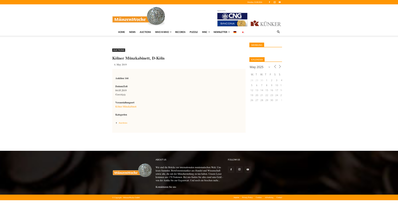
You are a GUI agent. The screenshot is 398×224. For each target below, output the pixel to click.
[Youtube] (279, 2)
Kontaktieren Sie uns (166, 186)
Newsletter (220, 32)
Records (180, 32)
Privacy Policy (247, 197)
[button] (278, 32)
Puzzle (194, 32)
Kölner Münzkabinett (125, 106)
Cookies (259, 197)
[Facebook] (269, 2)
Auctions (145, 32)
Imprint (236, 197)
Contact (279, 197)
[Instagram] (274, 2)
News (132, 32)
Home (121, 32)
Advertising (269, 197)
